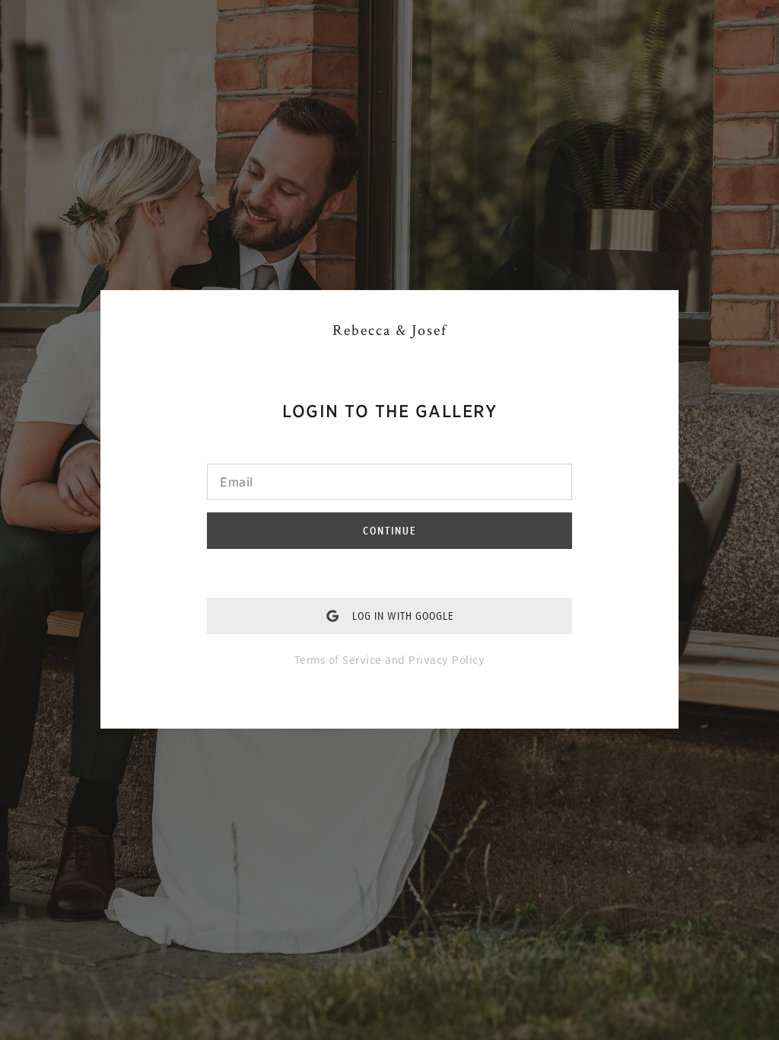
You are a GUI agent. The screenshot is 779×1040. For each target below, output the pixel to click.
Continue (390, 531)
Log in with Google (403, 616)
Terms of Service (338, 660)
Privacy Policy (447, 660)
